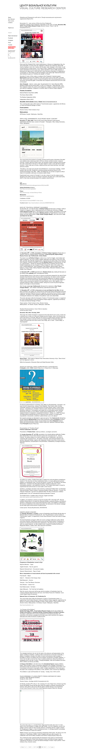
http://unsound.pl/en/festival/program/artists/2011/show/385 (34, 185)
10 (29, 747)
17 (34, 747)
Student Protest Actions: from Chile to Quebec (33, 309)
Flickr (9, 42)
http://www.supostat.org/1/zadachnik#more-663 (31, 497)
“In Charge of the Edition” (27, 609)
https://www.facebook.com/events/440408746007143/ (41, 203)
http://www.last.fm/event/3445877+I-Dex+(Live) (31, 200)
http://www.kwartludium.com (27, 605)
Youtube (10, 44)
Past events (11, 20)
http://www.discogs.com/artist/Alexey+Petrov (31, 192)
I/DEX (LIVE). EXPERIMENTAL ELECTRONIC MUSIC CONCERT (38, 118)
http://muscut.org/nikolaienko (27, 196)
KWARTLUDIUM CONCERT (28, 512)
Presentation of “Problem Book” (29, 428)
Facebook (10, 38)
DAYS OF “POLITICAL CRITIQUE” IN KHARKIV (34, 207)
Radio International (12, 35)
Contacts (10, 22)
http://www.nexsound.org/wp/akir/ (28, 189)
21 (44, 747)
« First (22, 747)
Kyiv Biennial (11, 19)
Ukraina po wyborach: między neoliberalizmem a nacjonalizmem (39, 366)
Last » (52, 747)
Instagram (10, 40)
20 (42, 747)
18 (37, 747)
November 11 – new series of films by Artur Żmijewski (35, 23)
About (9, 17)
